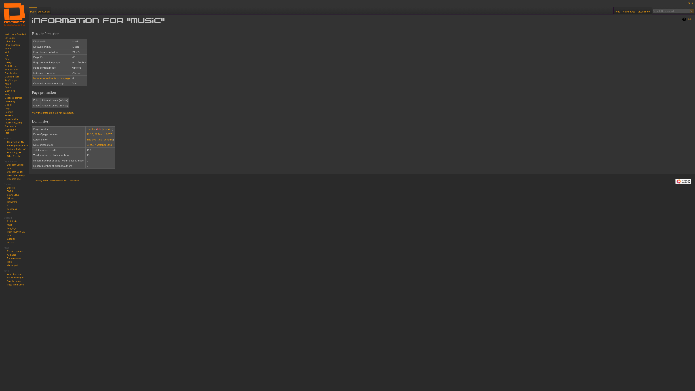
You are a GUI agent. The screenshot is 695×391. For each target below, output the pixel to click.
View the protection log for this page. (53, 112)
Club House (11, 66)
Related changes (15, 277)
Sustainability (11, 119)
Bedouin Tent (11, 69)
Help (689, 19)
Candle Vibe (11, 73)
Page (33, 11)
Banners (9, 112)
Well (7, 52)
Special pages (14, 281)
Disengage (10, 130)
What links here (14, 274)
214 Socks (12, 221)
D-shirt (8, 105)
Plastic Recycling (13, 122)
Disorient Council (15, 165)
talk (99, 129)
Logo (7, 108)
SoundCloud (13, 195)
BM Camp (10, 38)
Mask (9, 225)
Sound (8, 87)
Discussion (44, 11)
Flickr (9, 212)
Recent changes (15, 251)
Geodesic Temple (13, 98)
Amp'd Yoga (11, 80)
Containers (10, 126)
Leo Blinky (10, 101)
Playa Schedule (12, 45)
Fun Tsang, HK (14, 152)
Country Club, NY (15, 142)
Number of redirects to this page (51, 78)
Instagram (12, 202)
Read (617, 11)
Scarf (9, 235)
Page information (15, 284)
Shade (8, 48)
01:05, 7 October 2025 (100, 144)
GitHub (10, 198)
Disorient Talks (12, 76)
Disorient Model (15, 172)
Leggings (11, 228)
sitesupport (12, 265)
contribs (107, 129)
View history (644, 11)
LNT (7, 133)
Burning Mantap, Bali (17, 145)
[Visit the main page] (14, 14)
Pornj (7, 94)
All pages (11, 255)
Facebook (12, 209)
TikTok (10, 191)
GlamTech (10, 91)
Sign (7, 59)
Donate (10, 242)
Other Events (13, 156)
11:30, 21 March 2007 (99, 134)
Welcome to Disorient (15, 34)
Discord (11, 188)
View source (628, 11)
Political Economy (16, 175)
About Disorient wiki (58, 181)
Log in (690, 3)
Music (8, 84)
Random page (14, 258)
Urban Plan (10, 41)
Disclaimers (74, 181)
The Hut (9, 115)
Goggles (11, 239)
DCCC (10, 168)
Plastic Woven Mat (16, 232)
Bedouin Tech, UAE (16, 149)
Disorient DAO (14, 179)
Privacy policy (41, 181)
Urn (7, 55)
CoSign (8, 62)
